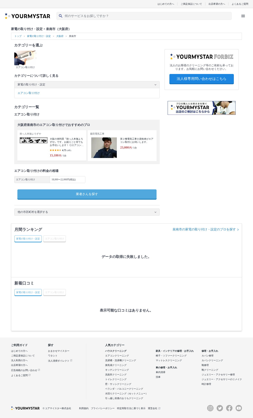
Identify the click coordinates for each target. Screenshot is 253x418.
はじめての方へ (166, 4)
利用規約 (84, 408)
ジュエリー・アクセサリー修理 (218, 374)
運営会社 (152, 408)
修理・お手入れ (210, 351)
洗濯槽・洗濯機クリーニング (120, 360)
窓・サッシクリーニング (118, 384)
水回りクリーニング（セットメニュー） (126, 393)
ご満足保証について (191, 4)
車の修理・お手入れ (166, 367)
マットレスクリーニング (169, 360)
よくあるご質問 (240, 4)
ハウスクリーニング (115, 351)
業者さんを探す (87, 194)
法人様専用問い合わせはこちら (202, 79)
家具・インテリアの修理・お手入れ (175, 351)
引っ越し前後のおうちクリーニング (124, 398)
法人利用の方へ (19, 360)
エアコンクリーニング (117, 355)
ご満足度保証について (23, 355)
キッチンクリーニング (117, 369)
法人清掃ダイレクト (59, 360)
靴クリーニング (210, 369)
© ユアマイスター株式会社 (57, 408)
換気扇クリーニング (115, 365)
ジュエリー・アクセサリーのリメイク (222, 379)
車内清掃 (160, 372)
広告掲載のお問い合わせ (24, 370)
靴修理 (205, 365)
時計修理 (206, 384)
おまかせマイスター (58, 351)
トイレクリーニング (115, 379)
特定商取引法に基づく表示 (131, 408)
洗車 (158, 377)
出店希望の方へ (217, 4)
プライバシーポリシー (103, 408)
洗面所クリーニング (115, 374)
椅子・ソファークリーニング (171, 355)
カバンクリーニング (212, 360)
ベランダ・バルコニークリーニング (124, 388)
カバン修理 (207, 355)
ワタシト (53, 355)
